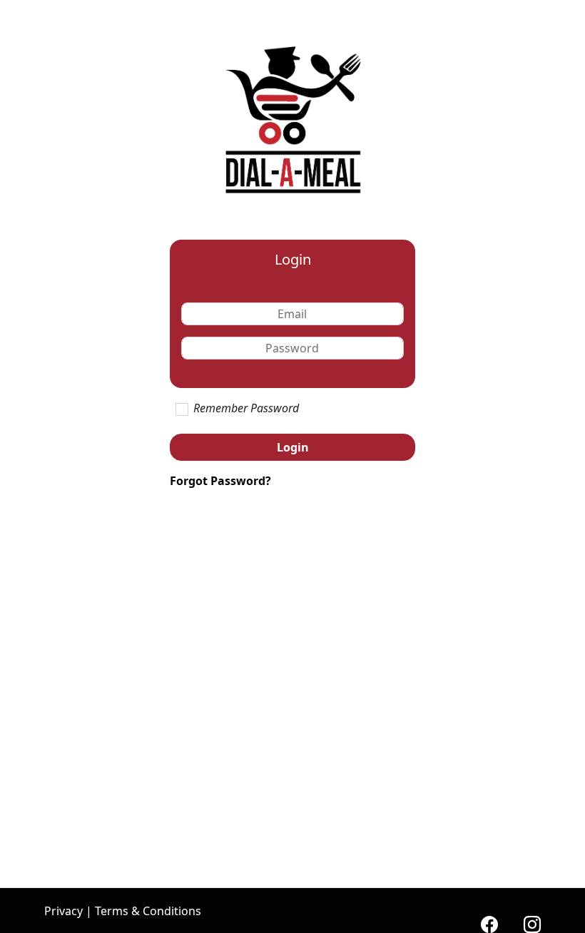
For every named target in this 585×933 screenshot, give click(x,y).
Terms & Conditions (148, 911)
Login (293, 447)
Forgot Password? (220, 481)
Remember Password (246, 408)
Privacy (63, 911)
